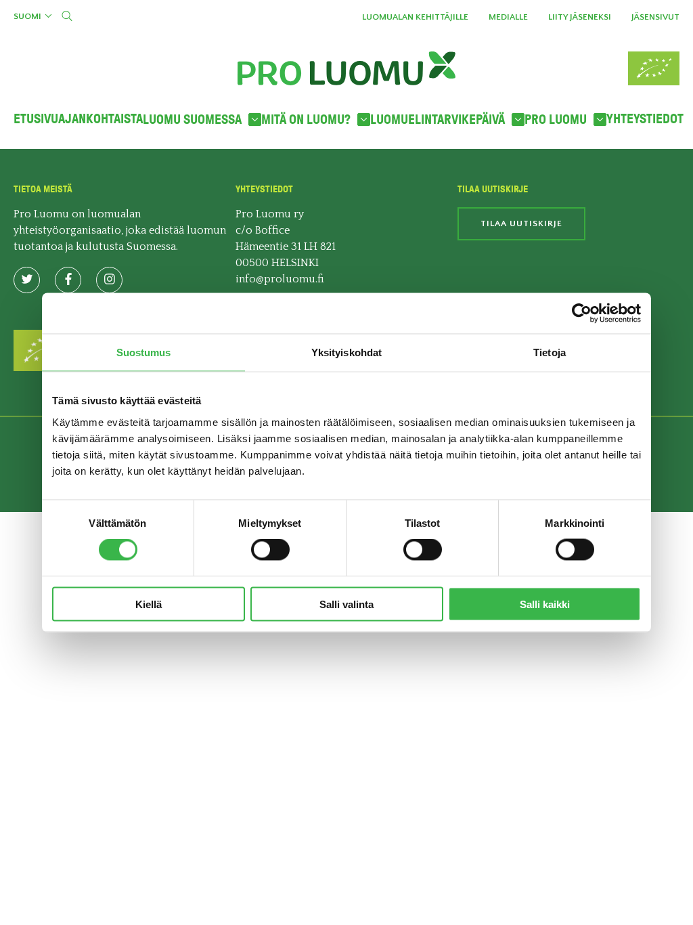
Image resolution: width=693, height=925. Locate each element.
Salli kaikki (545, 603)
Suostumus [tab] (143, 352)
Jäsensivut (655, 17)
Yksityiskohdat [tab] (346, 352)
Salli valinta (346, 603)
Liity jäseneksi (579, 17)
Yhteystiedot (645, 119)
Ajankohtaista (100, 119)
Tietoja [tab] (549, 352)
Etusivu (36, 119)
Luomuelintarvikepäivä (437, 119)
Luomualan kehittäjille (415, 17)
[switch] (270, 550)
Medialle (508, 17)
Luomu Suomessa (192, 119)
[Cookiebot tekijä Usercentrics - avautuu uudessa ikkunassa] (581, 313)
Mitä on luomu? (306, 119)
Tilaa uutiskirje (521, 223)
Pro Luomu (555, 119)
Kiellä (148, 603)
